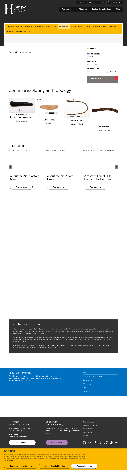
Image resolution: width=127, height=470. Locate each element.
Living (88, 27)
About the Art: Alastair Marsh (24, 177)
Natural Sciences (77, 27)
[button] (97, 2)
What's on (83, 9)
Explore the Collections (14, 27)
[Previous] (10, 167)
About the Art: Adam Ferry (60, 177)
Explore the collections (101, 9)
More (118, 9)
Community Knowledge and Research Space (40, 27)
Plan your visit (67, 9)
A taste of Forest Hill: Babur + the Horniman (98, 177)
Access (81, 2)
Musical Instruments (100, 27)
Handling (10, 31)
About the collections (23, 31)
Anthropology (63, 27)
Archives (113, 27)
